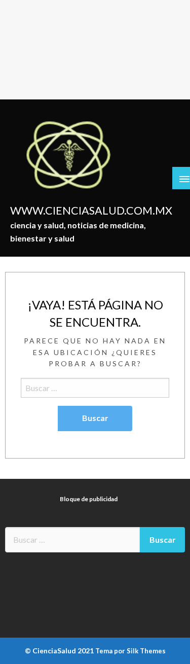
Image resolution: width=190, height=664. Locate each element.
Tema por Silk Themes (130, 651)
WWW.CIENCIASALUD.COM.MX (91, 210)
